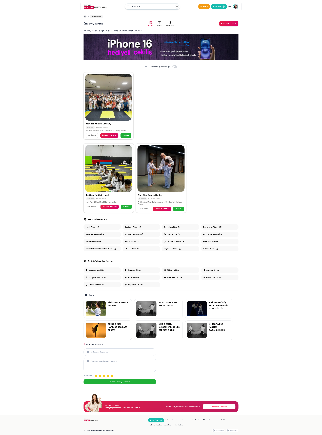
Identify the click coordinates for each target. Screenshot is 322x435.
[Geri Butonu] (129, 97)
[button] (152, 7)
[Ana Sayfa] (96, 7)
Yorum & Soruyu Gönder (120, 382)
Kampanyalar (213, 420)
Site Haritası (179, 425)
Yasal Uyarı (168, 425)
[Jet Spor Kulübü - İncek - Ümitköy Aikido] (109, 178)
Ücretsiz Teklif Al (109, 135)
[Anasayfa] (85, 16)
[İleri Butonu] (88, 97)
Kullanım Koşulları (155, 425)
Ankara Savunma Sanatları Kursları (188, 420)
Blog (204, 420)
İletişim (126, 135)
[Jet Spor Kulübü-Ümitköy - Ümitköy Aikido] (108, 105)
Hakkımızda (170, 420)
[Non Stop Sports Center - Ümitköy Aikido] (161, 178)
